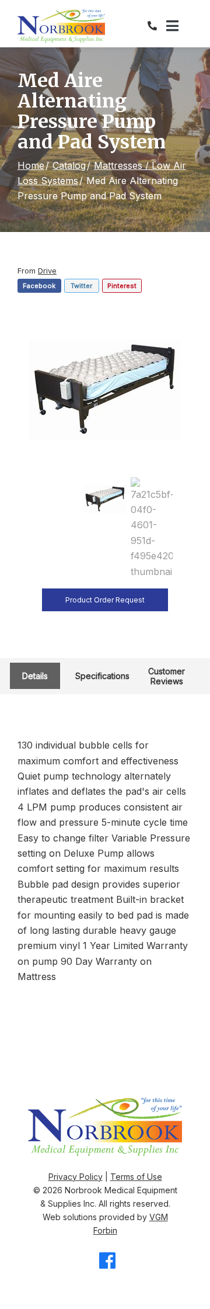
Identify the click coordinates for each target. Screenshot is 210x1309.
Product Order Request (105, 599)
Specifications (102, 676)
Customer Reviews (166, 676)
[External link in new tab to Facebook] (107, 1261)
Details (35, 676)
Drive (47, 270)
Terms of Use (136, 1177)
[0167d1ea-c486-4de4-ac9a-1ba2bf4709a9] (105, 387)
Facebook (39, 286)
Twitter (81, 286)
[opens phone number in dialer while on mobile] (157, 25)
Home (31, 165)
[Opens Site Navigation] (179, 26)
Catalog (69, 165)
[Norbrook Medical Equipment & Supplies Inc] (61, 26)
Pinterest (121, 286)
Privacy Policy (75, 1177)
